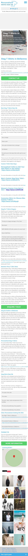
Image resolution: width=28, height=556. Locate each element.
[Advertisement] (14, 21)
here (24, 175)
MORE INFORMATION (14, 443)
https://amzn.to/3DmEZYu (11, 180)
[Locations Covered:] (1, 2)
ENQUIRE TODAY (14, 307)
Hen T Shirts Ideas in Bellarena (9, 551)
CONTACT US (14, 78)
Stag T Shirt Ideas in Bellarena (9, 549)
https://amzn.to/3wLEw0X (11, 170)
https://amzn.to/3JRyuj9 (10, 201)
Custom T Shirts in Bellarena (9, 548)
